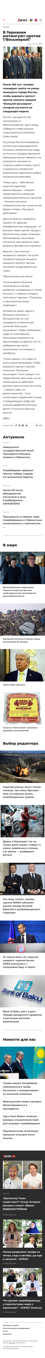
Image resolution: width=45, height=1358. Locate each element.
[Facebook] (16, 425)
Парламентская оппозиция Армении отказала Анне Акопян (20, 1135)
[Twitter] (19, 425)
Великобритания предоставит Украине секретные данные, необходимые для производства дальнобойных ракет (19, 591)
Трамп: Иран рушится (14, 685)
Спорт (5, 465)
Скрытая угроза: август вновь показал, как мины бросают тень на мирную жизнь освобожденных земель (22, 792)
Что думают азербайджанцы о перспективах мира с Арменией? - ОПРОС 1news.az (22, 1304)
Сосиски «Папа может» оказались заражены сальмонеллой (20, 729)
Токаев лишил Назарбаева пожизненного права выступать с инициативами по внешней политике (20, 1088)
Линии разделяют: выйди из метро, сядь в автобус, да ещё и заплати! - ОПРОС (22, 1255)
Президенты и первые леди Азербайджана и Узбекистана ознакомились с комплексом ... (22, 521)
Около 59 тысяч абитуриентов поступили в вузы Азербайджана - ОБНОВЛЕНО (14, 497)
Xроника (6, 442)
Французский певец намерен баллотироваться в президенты (22, 1105)
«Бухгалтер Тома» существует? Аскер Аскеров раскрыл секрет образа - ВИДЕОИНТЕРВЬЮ (21, 1204)
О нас (5, 1331)
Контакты (7, 1334)
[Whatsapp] (23, 425)
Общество (7, 485)
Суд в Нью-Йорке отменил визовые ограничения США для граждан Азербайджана (21, 1120)
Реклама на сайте (11, 1325)
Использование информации (16, 1328)
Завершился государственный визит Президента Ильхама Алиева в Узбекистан (18, 452)
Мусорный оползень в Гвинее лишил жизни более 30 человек (21, 640)
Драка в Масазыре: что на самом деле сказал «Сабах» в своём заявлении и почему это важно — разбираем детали (22, 848)
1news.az (12, 1343)
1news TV (6, 1193)
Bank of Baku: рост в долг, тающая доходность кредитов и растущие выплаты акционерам (22, 1016)
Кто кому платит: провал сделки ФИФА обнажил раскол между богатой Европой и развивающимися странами (21, 906)
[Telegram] (26, 425)
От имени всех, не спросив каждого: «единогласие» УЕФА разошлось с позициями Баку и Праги (20, 962)
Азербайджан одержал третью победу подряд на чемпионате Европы (18, 473)
